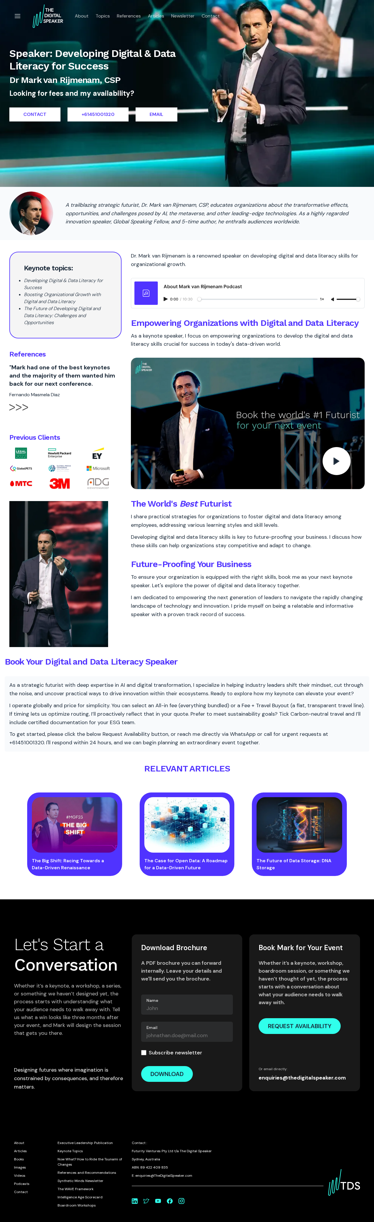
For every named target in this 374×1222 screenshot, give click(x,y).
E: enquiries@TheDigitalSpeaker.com (162, 1175)
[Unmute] (333, 299)
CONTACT (34, 114)
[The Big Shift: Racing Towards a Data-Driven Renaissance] (74, 825)
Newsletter (183, 16)
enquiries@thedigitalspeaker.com (302, 1077)
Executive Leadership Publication (85, 1143)
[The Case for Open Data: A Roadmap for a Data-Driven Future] (187, 825)
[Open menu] (17, 16)
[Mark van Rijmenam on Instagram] (181, 1201)
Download (166, 1074)
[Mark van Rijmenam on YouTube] (158, 1201)
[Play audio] (166, 299)
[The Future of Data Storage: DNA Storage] (299, 825)
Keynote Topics (70, 1151)
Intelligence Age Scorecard (80, 1197)
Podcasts (22, 1183)
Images (20, 1167)
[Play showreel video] (248, 423)
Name (152, 1000)
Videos (19, 1175)
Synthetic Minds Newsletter (80, 1180)
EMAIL (156, 114)
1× (322, 299)
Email (151, 1027)
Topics (103, 16)
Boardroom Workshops (77, 1205)
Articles (156, 16)
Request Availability (299, 1026)
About (82, 16)
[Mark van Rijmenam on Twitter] (146, 1201)
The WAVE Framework (76, 1189)
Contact (211, 16)
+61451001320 (98, 114)
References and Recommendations (87, 1172)
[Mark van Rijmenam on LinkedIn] (135, 1201)
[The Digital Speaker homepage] (48, 16)
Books (19, 1159)
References (129, 16)
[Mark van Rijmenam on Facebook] (170, 1201)
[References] (18, 412)
